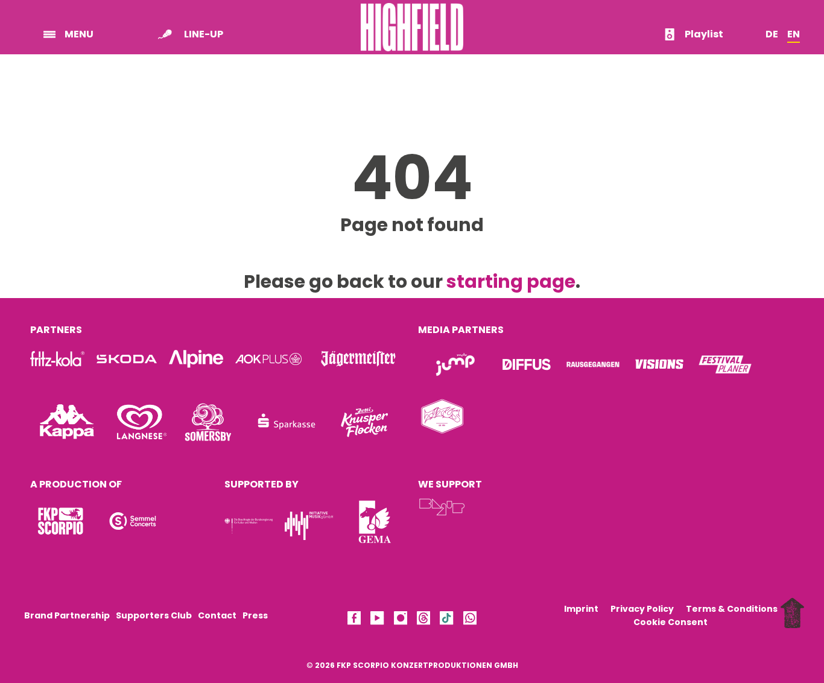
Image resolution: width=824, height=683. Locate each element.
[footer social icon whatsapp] (470, 620)
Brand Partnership (67, 615)
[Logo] (60, 521)
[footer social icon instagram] (400, 620)
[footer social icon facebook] (354, 620)
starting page (510, 281)
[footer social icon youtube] (377, 620)
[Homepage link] (412, 26)
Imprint (581, 609)
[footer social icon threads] (423, 620)
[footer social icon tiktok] (446, 620)
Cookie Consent (670, 622)
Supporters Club (154, 615)
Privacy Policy (642, 609)
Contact (217, 615)
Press (255, 615)
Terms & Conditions (732, 609)
